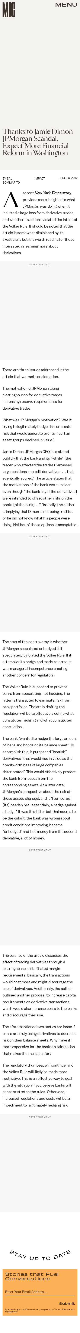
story (66, 193)
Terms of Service (62, 1309)
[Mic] (9, 9)
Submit (67, 1303)
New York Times (48, 193)
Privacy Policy (11, 1312)
